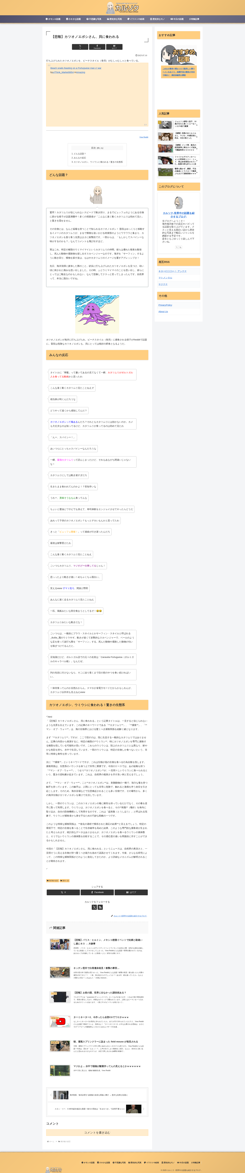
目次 (93, 148)
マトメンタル (165, 277)
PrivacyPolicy (165, 305)
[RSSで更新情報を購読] (100, 907)
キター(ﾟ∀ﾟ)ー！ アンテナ (172, 271)
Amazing (80, 72)
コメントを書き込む (97, 1132)
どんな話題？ (80, 153)
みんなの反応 (80, 158)
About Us (163, 311)
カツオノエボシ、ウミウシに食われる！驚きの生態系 (98, 162)
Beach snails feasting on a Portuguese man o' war (75, 68)
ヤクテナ (163, 284)
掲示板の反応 (53, 881)
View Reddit (143, 137)
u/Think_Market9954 (63, 72)
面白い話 (66, 881)
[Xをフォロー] (94, 907)
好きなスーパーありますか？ (174, 75)
